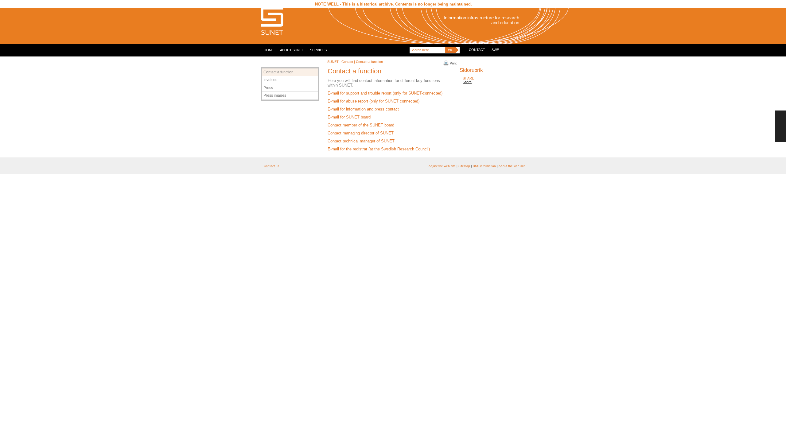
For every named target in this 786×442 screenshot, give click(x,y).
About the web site (512, 166)
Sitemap (464, 166)
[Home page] (272, 34)
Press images (274, 95)
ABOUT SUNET (292, 50)
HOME (269, 50)
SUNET (333, 62)
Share (467, 82)
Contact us (271, 166)
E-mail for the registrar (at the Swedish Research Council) (379, 149)
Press (268, 88)
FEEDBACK (780, 126)
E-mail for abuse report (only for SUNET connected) (373, 101)
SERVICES (318, 50)
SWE (495, 50)
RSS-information (484, 166)
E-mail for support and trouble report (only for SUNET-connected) (385, 93)
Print (453, 63)
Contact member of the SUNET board (361, 125)
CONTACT (477, 50)
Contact (347, 62)
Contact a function (278, 72)
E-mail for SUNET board (349, 117)
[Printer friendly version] (446, 64)
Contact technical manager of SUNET (361, 141)
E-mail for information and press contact (363, 109)
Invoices (270, 80)
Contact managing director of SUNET (361, 133)
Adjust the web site (443, 166)
